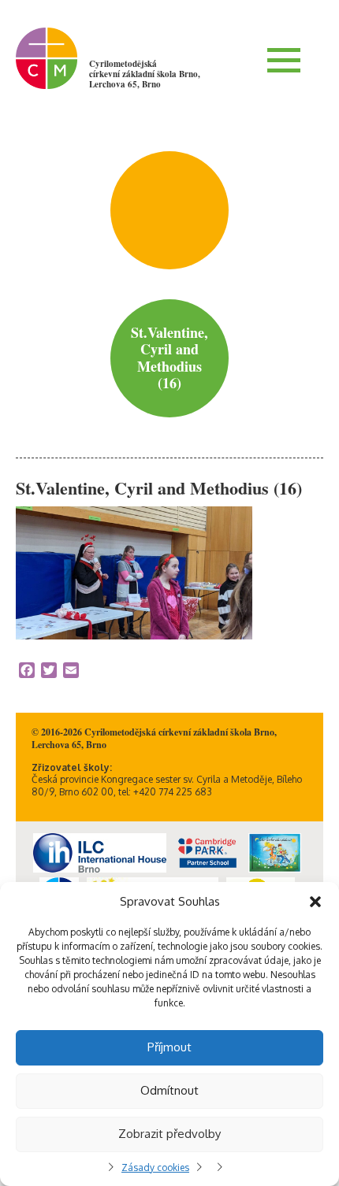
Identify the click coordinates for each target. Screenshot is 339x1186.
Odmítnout (169, 1090)
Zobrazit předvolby (169, 1133)
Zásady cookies (155, 1167)
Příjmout (169, 1047)
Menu (283, 59)
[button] (315, 902)
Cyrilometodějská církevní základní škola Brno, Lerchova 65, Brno (144, 74)
